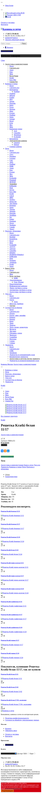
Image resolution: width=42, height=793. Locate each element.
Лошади (12, 325)
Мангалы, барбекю (16, 304)
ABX (11, 162)
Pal (10, 217)
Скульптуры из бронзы (13, 308)
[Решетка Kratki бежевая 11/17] (12, 528)
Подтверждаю (7, 791)
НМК (11, 166)
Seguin (11, 101)
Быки (11, 321)
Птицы (12, 313)
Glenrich (17, 143)
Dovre (11, 223)
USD (19, 15)
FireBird (16, 92)
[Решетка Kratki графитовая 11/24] (13, 632)
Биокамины (13, 90)
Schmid (12, 119)
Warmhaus (17, 135)
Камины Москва (7, 364)
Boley (11, 105)
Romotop (12, 205)
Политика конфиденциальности (17, 718)
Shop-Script (9, 5)
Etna (11, 72)
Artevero (12, 249)
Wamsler (12, 211)
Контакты (4, 24)
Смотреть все (14, 88)
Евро (31, 753)
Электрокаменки (15, 280)
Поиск (24, 43)
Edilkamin (12, 186)
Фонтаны (12, 339)
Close (3, 60)
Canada (12, 227)
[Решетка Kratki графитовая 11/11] (13, 606)
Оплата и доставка (8, 22)
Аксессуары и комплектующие (24, 364)
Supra (11, 207)
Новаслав (12, 201)
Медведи (12, 329)
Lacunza (12, 158)
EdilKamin (13, 256)
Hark (11, 188)
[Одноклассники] (5, 451)
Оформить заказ (11, 730)
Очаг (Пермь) (19, 282)
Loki (11, 160)
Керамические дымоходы (18, 357)
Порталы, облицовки (13, 231)
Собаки (12, 343)
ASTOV (12, 247)
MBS (11, 198)
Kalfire (11, 97)
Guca (11, 154)
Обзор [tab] (7, 475)
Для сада (8, 294)
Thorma (12, 209)
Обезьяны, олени (15, 333)
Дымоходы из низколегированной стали (24, 361)
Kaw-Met (12, 80)
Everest (12, 113)
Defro (11, 117)
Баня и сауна (9, 376)
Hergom (12, 109)
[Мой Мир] (8, 451)
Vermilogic (13, 353)
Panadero (12, 156)
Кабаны (12, 317)
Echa (11, 123)
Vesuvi (11, 229)
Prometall (12, 180)
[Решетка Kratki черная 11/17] (12, 645)
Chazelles (17, 133)
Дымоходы (9, 345)
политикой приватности (13, 788)
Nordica (12, 200)
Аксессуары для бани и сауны (20, 292)
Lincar (11, 196)
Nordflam (12, 215)
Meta (11, 74)
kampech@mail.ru (11, 38)
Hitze (11, 111)
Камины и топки (11, 84)
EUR (9, 17)
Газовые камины (15, 146)
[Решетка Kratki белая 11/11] (11, 678)
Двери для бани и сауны (18, 288)
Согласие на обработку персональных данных (22, 720)
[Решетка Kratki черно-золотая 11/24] (14, 593)
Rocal (11, 121)
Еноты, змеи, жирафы (17, 315)
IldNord (12, 95)
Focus (11, 107)
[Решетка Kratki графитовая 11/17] (13, 619)
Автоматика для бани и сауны (20, 290)
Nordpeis (12, 225)
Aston (11, 168)
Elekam (16, 145)
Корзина (8, 729)
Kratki (11, 78)
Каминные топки (15, 129)
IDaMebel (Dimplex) (16, 254)
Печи (7, 148)
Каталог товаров (7, 51)
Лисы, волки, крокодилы (18, 327)
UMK (11, 351)
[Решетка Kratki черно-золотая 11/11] (14, 567)
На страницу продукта (9, 416)
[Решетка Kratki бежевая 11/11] (12, 515)
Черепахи (12, 335)
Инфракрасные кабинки (18, 286)
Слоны (12, 341)
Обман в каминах (7, 457)
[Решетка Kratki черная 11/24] (12, 657)
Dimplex (12, 253)
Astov (11, 70)
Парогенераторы (15, 284)
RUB (22, 13)
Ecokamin (17, 137)
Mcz (10, 125)
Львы (11, 323)
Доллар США (22, 753)
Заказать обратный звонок (14, 40)
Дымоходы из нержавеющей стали (22, 355)
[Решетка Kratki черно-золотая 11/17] (14, 580)
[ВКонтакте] (2, 451)
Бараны (12, 319)
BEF (11, 99)
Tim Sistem (13, 203)
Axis (15, 131)
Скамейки (13, 337)
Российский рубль (7, 753)
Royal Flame (9, 397)
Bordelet (12, 237)
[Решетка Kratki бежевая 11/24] (12, 541)
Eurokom (12, 221)
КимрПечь (13, 239)
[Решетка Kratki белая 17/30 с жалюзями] (16, 704)
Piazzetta (12, 103)
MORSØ (12, 182)
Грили (11, 300)
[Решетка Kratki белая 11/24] (11, 554)
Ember (11, 219)
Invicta (11, 190)
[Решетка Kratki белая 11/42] (11, 691)
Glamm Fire (9, 401)
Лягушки (12, 331)
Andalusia (12, 262)
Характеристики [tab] (11, 477)
